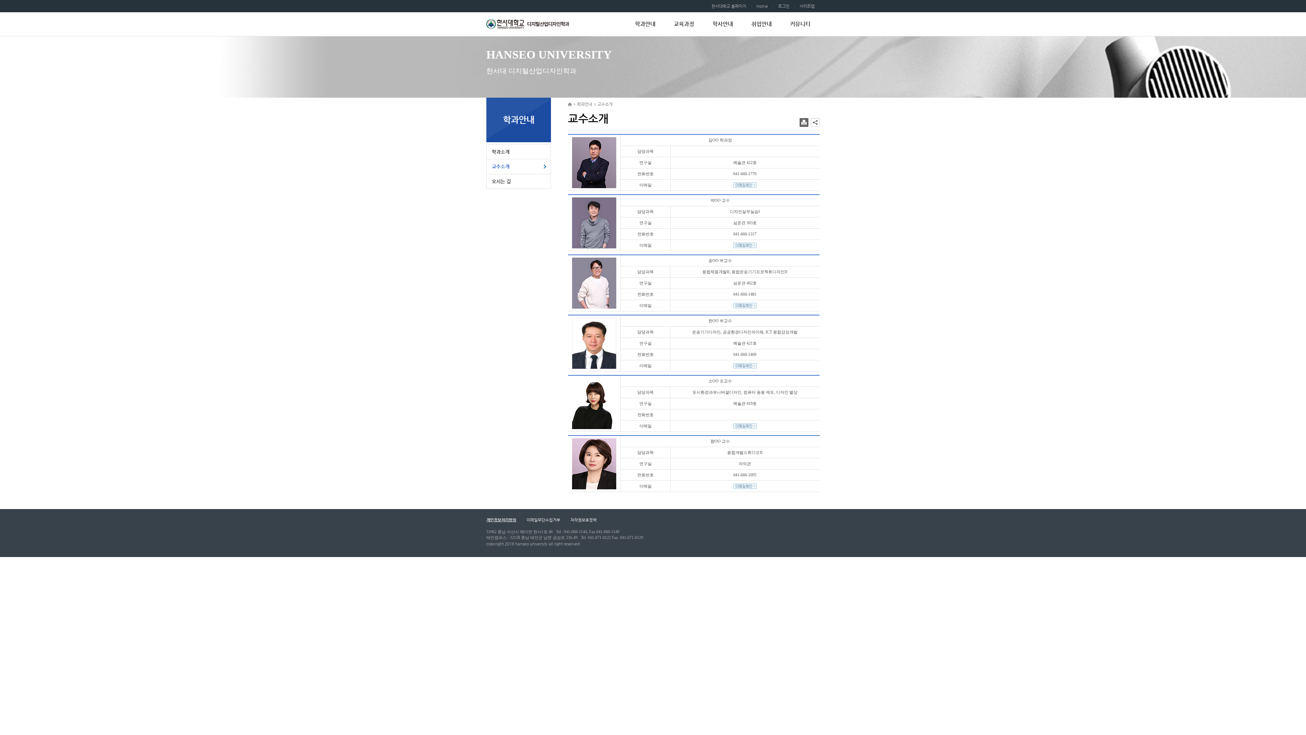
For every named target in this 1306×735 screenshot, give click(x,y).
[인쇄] (804, 122)
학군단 (528, 24)
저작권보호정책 (583, 520)
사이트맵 (807, 6)
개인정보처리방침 (501, 520)
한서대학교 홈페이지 (728, 6)
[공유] (815, 122)
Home (762, 6)
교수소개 (500, 166)
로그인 (783, 6)
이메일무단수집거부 (543, 520)
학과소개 (500, 151)
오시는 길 (501, 181)
